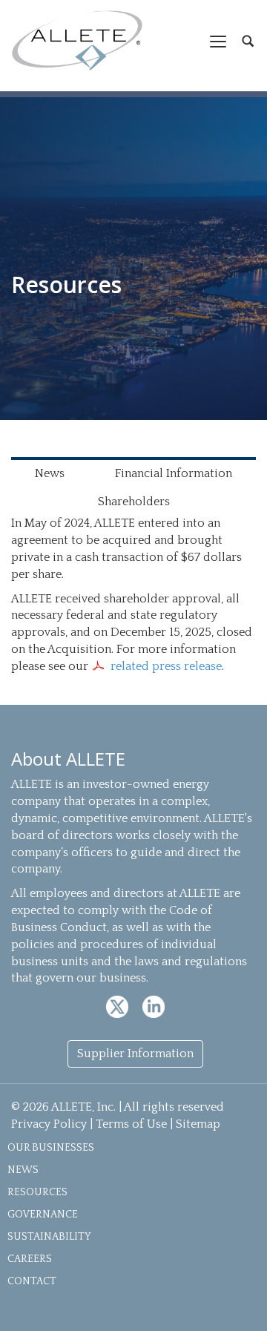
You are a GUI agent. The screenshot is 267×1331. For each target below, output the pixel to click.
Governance (42, 1214)
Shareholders (134, 501)
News (50, 473)
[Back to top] (238, 1302)
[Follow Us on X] (118, 1006)
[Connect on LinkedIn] (153, 1006)
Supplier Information (135, 1053)
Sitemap (198, 1124)
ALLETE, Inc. (77, 40)
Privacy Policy (49, 1124)
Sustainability (49, 1237)
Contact (31, 1281)
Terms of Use (131, 1124)
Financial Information (173, 473)
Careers (29, 1259)
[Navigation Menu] (218, 40)
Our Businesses (50, 1148)
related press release (166, 666)
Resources (37, 1192)
